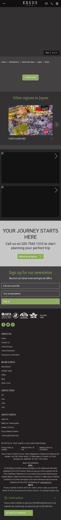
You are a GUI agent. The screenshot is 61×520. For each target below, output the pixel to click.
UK (2, 395)
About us (4, 419)
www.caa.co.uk (45, 482)
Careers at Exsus (7, 427)
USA (3, 407)
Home (3, 62)
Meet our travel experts (10, 423)
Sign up (6, 301)
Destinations (14, 62)
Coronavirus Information (10, 355)
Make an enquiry (28, 256)
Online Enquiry (6, 347)
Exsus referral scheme (9, 431)
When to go (5, 383)
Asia (3, 399)
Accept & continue (16, 513)
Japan (39, 62)
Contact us (5, 343)
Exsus (30, 3)
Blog (3, 379)
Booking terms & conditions (46, 449)
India (3, 403)
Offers (3, 375)
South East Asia (28, 62)
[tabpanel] (30, 150)
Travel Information (8, 351)
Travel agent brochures (10, 436)
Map (47, 53)
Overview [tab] (30, 77)
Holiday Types (6, 371)
